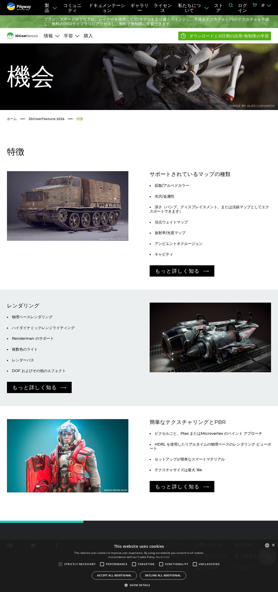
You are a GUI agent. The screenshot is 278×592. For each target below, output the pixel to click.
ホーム (12, 119)
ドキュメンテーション (107, 8)
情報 (48, 35)
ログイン (242, 8)
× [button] (273, 545)
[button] (139, 585)
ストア (218, 8)
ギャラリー (140, 8)
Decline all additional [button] (163, 575)
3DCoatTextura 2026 (47, 119)
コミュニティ (72, 8)
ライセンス (163, 8)
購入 (88, 35)
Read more (163, 557)
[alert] (139, 566)
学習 (68, 35)
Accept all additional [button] (114, 575)
